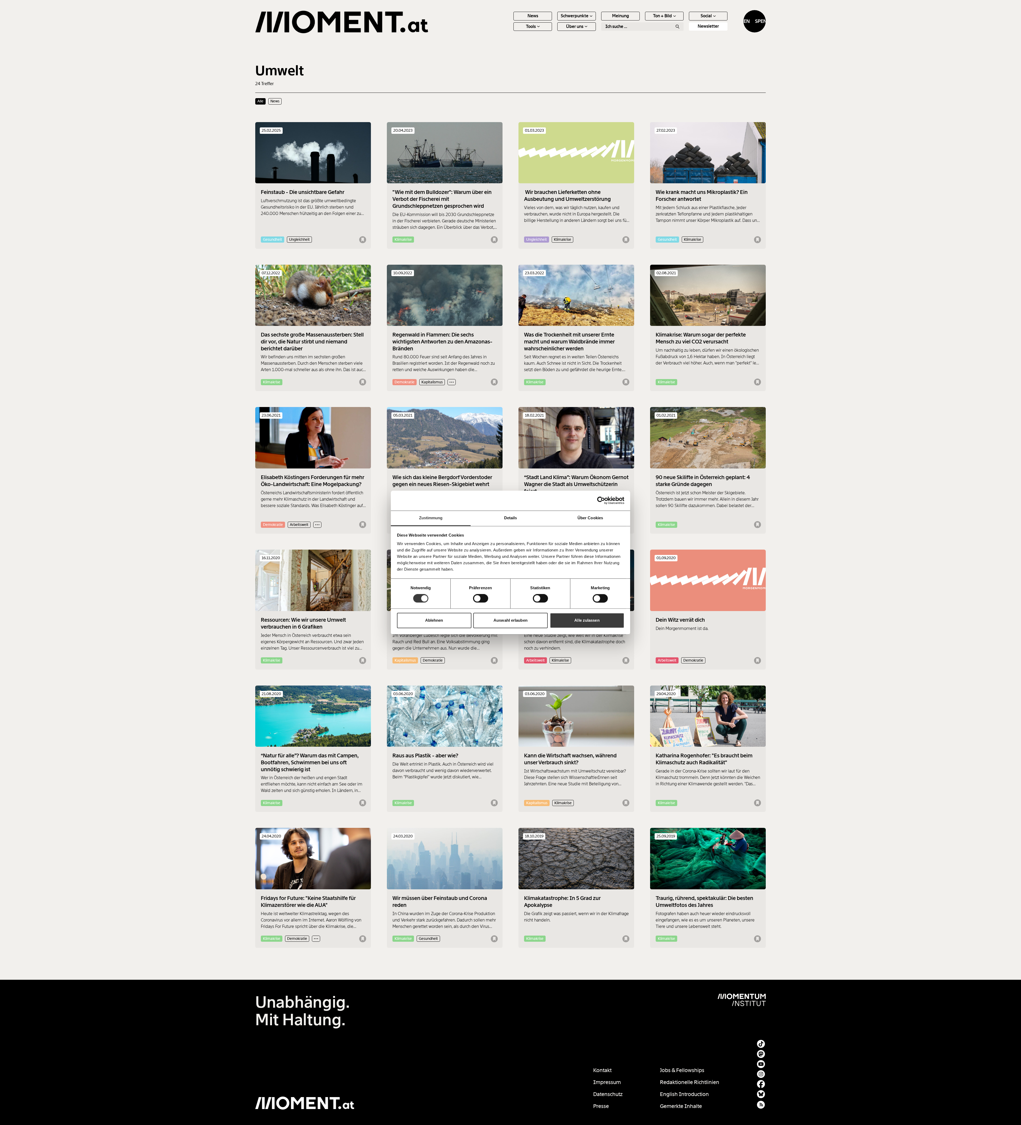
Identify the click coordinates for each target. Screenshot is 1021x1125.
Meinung (620, 16)
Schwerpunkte (574, 16)
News (533, 16)
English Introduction (684, 1094)
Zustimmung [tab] (431, 518)
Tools (531, 26)
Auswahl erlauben (510, 620)
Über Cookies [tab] (590, 518)
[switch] (480, 598)
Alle (260, 101)
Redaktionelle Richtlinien (689, 1082)
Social (706, 16)
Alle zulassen (586, 620)
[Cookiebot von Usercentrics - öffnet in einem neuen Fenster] (601, 500)
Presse (601, 1106)
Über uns (574, 26)
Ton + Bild (662, 16)
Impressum (607, 1082)
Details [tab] (510, 518)
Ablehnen (434, 620)
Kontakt (602, 1070)
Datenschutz (608, 1094)
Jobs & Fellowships (682, 1070)
